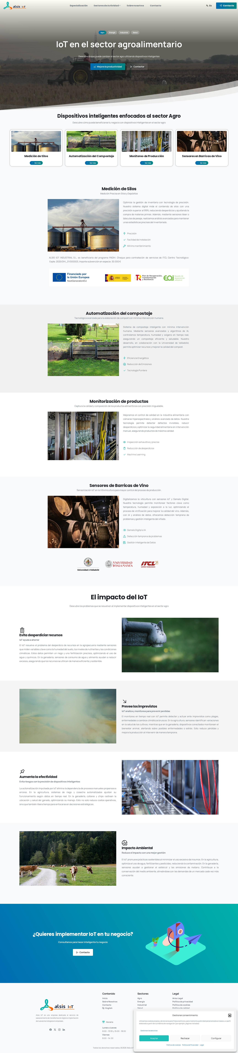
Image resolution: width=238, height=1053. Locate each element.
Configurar (216, 1038)
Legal (202, 1045)
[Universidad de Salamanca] (119, 564)
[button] (229, 1015)
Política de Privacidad (190, 1045)
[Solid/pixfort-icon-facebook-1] (50, 1029)
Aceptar (154, 1038)
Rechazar (185, 1038)
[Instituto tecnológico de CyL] (150, 564)
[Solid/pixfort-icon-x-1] (55, 1029)
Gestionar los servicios (148, 1030)
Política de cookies (174, 1045)
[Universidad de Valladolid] (88, 564)
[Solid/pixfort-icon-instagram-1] (59, 1029)
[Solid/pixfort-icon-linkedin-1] (64, 1029)
